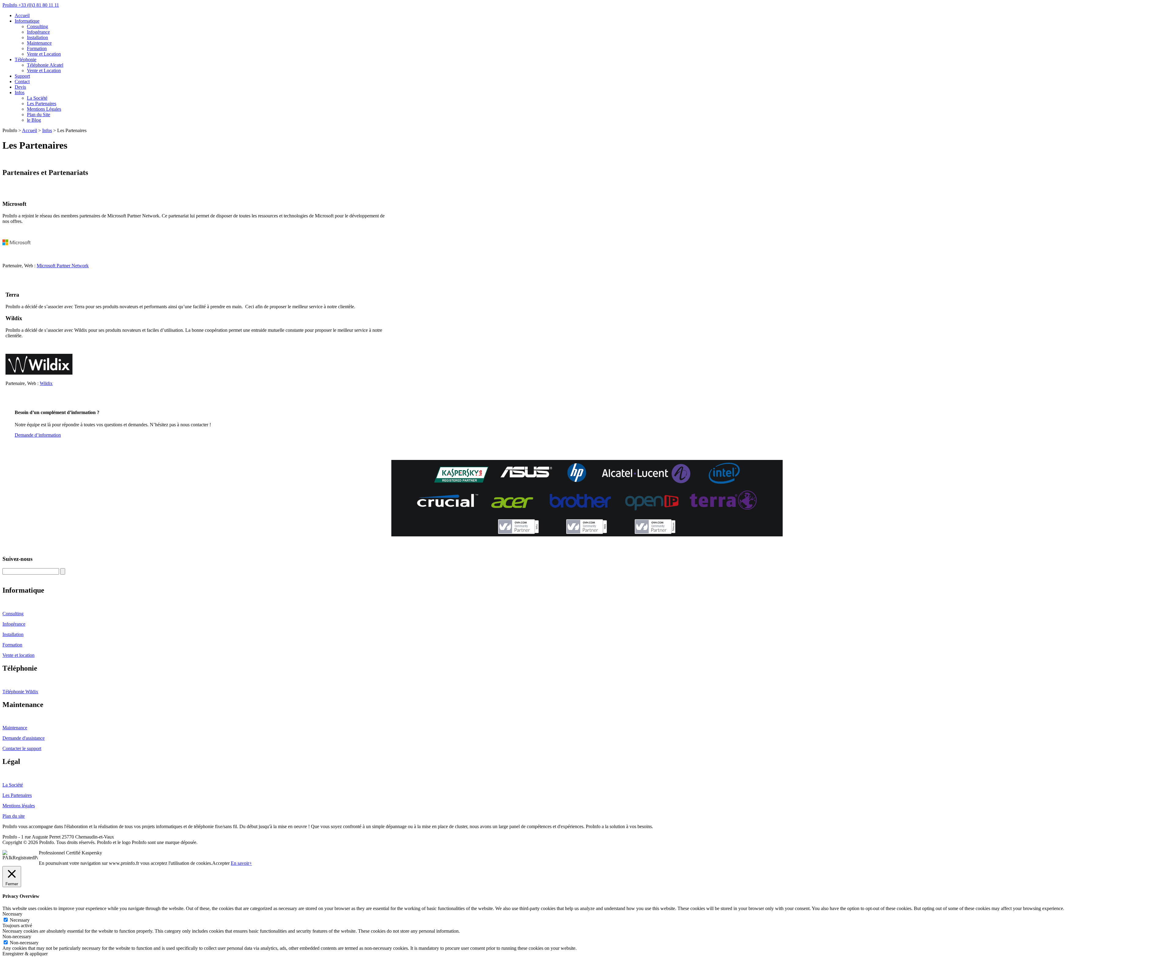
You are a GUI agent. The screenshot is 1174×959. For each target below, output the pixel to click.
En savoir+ (241, 863)
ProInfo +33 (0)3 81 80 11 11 (30, 5)
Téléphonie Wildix (20, 691)
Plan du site (13, 816)
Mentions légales (18, 805)
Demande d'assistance (23, 738)
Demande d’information (38, 435)
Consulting (37, 26)
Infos (19, 92)
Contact (22, 81)
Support (22, 76)
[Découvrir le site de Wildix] (39, 373)
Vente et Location (44, 54)
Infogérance (38, 32)
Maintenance (39, 43)
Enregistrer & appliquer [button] (25, 953)
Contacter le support (21, 748)
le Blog (34, 120)
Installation (37, 37)
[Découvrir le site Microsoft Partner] (35, 255)
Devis (20, 87)
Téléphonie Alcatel (45, 65)
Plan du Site (38, 114)
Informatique (27, 21)
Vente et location (18, 655)
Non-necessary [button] (16, 936)
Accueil (22, 15)
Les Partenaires (41, 103)
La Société (37, 98)
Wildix (46, 383)
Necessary (20, 920)
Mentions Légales (44, 109)
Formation (37, 48)
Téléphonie (25, 59)
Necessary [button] (12, 913)
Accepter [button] (221, 863)
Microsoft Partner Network (63, 265)
